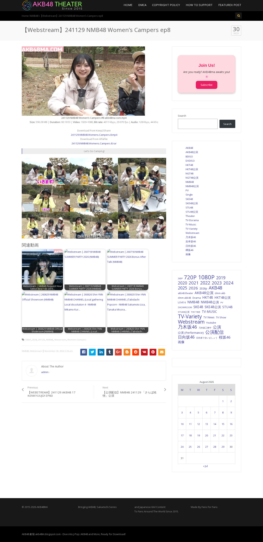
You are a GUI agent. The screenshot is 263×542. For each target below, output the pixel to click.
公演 (217, 327)
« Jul (205, 466)
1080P (28, 339)
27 (206, 446)
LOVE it (182, 302)
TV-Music (191, 224)
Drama (197, 297)
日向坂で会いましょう (206, 337)
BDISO (189, 156)
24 (182, 446)
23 (231, 435)
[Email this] (161, 352)
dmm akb (220, 293)
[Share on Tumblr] (109, 352)
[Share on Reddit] (135, 352)
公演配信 (214, 332)
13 (206, 424)
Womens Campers (76, 339)
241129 (41, 339)
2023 (217, 283)
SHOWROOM (185, 307)
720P (190, 277)
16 (231, 424)
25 (190, 446)
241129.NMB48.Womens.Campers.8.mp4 (94, 134)
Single (189, 194)
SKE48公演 (192, 203)
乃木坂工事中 (205, 327)
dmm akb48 (184, 297)
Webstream (60, 339)
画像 (188, 254)
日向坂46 (191, 246)
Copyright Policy (166, 5)
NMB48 (49, 339)
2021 (194, 283)
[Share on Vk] (144, 352)
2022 (205, 283)
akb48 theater (185, 293)
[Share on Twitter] (92, 352)
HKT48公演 (192, 169)
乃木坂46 (191, 237)
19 (198, 435)
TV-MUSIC (209, 311)
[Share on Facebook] (83, 352)
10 (182, 424)
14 (214, 424)
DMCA (142, 5)
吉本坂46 (191, 241)
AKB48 (189, 148)
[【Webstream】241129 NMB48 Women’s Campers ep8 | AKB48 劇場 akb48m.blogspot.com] (52, 5)
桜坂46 (224, 337)
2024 (34, 339)
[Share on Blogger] (127, 352)
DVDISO (190, 160)
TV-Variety (192, 228)
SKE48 (189, 199)
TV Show (221, 317)
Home (128, 5)
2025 (182, 288)
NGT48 (189, 173)
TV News (208, 317)
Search (182, 115)
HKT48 (189, 165)
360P (180, 278)
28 (214, 446)
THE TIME (195, 311)
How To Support (199, 5)
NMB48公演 (192, 186)
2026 (193, 288)
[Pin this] (153, 352)
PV (187, 190)
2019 (220, 278)
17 (182, 435)
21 (214, 435)
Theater (190, 216)
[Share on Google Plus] (118, 352)
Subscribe (207, 85)
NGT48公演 (192, 177)
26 (198, 446)
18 (190, 435)
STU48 (189, 207)
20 (206, 435)
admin (45, 372)
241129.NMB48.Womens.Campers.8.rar (94, 143)
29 (223, 446)
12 (198, 424)
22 (223, 435)
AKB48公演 (192, 152)
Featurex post (229, 5)
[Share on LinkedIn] (101, 352)
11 (190, 424)
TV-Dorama (192, 220)
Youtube (211, 322)
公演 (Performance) (191, 333)
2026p (203, 288)
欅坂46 (189, 250)
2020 (182, 283)
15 (223, 424)
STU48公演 (192, 211)
